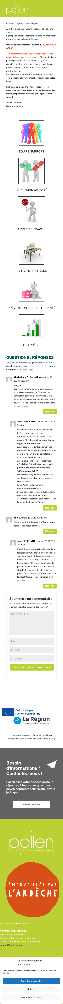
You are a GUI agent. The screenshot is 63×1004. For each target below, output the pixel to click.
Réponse (50, 411)
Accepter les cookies (31, 981)
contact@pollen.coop (11, 945)
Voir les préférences (31, 997)
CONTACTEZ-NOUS (31, 804)
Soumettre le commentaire (32, 667)
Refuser (31, 989)
